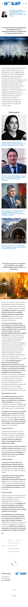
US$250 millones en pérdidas (14, 551)
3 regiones (18, 540)
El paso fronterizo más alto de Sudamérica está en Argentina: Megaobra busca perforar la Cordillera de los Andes (14, 247)
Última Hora (17, 260)
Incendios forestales (12, 545)
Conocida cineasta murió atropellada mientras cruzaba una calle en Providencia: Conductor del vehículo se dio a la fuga (17, 13)
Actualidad (11, 24)
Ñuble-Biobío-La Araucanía (13, 548)
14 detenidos (10, 540)
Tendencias (17, 24)
